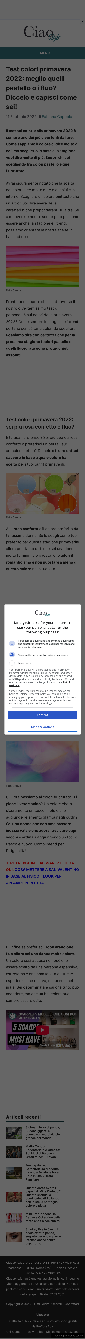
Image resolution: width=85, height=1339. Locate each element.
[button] (42, 663)
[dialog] (42, 669)
